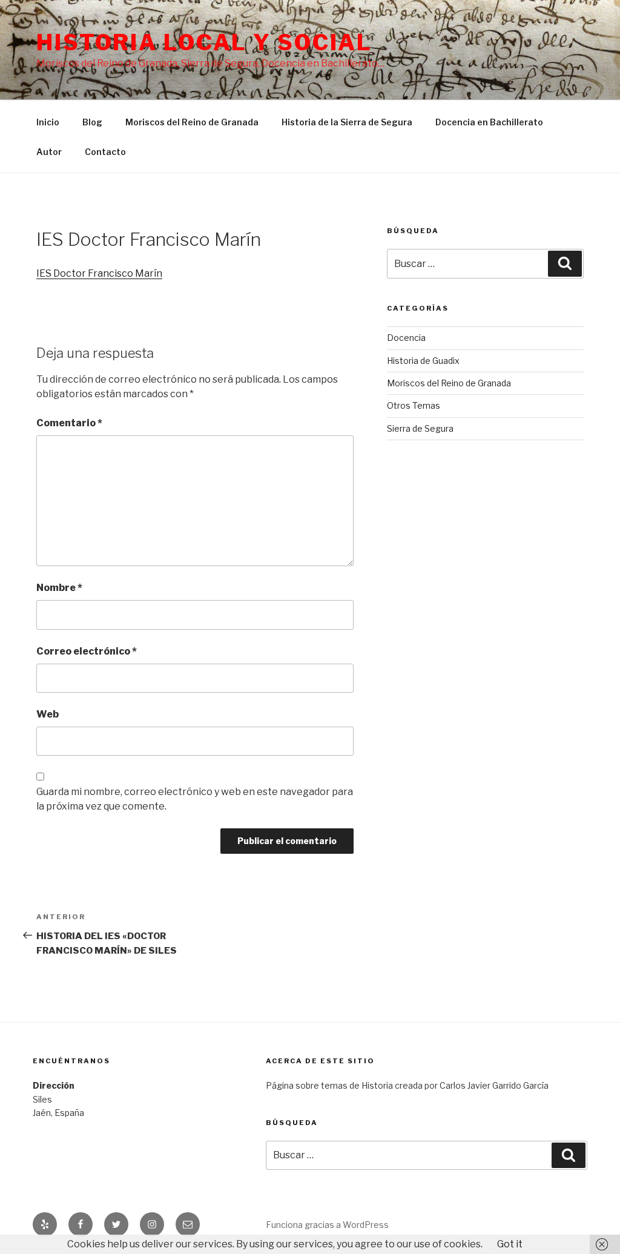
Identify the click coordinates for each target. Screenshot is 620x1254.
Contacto (105, 152)
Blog (92, 122)
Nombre (59, 587)
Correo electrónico (86, 651)
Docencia (406, 337)
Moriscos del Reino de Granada (192, 122)
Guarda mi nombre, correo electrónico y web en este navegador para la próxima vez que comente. (194, 799)
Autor (49, 152)
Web (47, 714)
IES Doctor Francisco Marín (99, 273)
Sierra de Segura (420, 428)
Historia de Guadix (423, 360)
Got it (510, 1244)
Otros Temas (413, 405)
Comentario (69, 423)
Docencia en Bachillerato (489, 122)
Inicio (47, 122)
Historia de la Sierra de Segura (347, 122)
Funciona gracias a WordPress (327, 1224)
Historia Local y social (204, 42)
